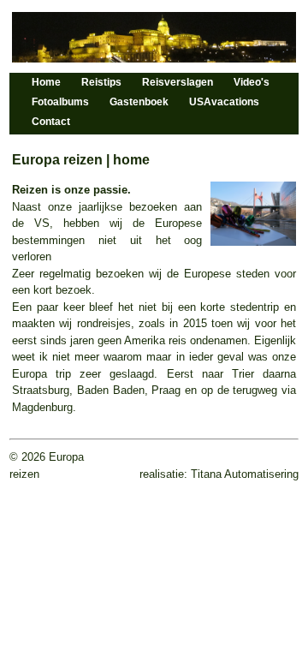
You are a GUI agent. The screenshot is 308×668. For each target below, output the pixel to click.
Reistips (101, 82)
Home (46, 82)
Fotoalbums (60, 102)
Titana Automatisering (243, 474)
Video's (252, 82)
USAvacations (224, 102)
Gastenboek (139, 102)
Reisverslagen (177, 82)
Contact (51, 122)
